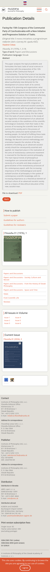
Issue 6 (18, 323)
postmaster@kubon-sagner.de (19, 516)
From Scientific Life (11, 298)
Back (6, 199)
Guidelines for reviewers (15, 225)
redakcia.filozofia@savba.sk (18, 416)
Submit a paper (11, 215)
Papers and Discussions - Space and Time (21, 290)
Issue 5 (18, 320)
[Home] (3, 9)
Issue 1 (7, 317)
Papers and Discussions (13, 273)
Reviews (7, 302)
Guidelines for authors (14, 220)
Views (6, 294)
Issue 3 (7, 323)
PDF (20, 193)
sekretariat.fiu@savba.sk (17, 455)
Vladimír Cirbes (8, 45)
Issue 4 (18, 317)
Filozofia (13, 9)
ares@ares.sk (12, 498)
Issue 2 (7, 320)
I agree (25, 567)
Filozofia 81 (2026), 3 (13, 339)
